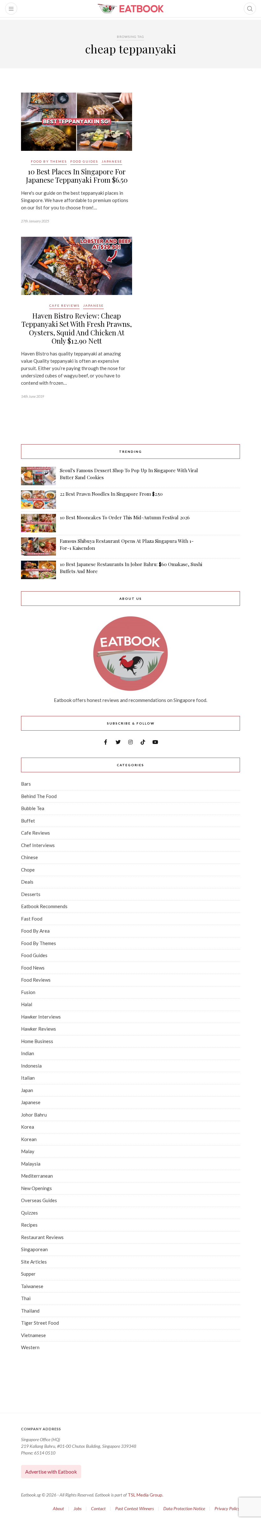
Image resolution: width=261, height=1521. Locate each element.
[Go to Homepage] (130, 9)
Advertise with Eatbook (51, 1471)
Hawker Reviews (38, 1029)
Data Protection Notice (184, 1508)
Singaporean (34, 1249)
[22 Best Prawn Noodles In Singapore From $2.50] (38, 499)
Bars (26, 784)
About (58, 1508)
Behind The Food (39, 796)
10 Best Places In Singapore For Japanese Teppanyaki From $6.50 (77, 176)
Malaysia (30, 1164)
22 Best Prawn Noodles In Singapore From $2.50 (111, 494)
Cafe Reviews (64, 305)
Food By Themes (49, 161)
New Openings (36, 1188)
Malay (27, 1151)
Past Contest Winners (134, 1508)
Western (30, 1347)
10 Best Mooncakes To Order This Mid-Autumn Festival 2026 (125, 517)
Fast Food (31, 919)
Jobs (77, 1508)
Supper (28, 1274)
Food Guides (84, 161)
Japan (27, 1090)
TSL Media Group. (145, 1494)
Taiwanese (32, 1286)
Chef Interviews (38, 845)
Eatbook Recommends (44, 906)
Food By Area (35, 931)
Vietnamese (33, 1335)
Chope (28, 870)
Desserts (30, 894)
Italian (28, 1078)
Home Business (37, 1041)
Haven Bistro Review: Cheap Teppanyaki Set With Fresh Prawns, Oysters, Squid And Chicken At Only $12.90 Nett (76, 328)
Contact (98, 1508)
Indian (27, 1053)
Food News (33, 968)
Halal (26, 1004)
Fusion (28, 992)
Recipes (29, 1225)
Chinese (29, 857)
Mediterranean (37, 1176)
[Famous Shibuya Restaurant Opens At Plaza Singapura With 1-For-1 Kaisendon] (38, 546)
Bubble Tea (32, 808)
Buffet (28, 821)
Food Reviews (36, 980)
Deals (27, 882)
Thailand (30, 1311)
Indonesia (31, 1066)
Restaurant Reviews (42, 1237)
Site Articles (34, 1262)
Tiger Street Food (40, 1323)
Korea (27, 1127)
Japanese (112, 161)
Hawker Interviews (41, 1017)
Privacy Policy (227, 1508)
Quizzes (29, 1213)
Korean (29, 1139)
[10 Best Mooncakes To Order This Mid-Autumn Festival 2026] (38, 523)
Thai (26, 1298)
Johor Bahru (34, 1115)
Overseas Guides (39, 1200)
